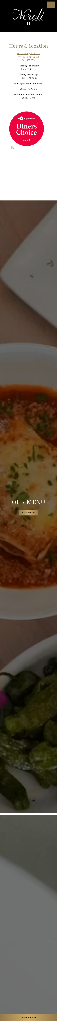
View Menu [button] (28, 512)
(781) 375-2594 (28, 60)
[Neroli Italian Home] (11, 5)
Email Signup (28, 1017)
